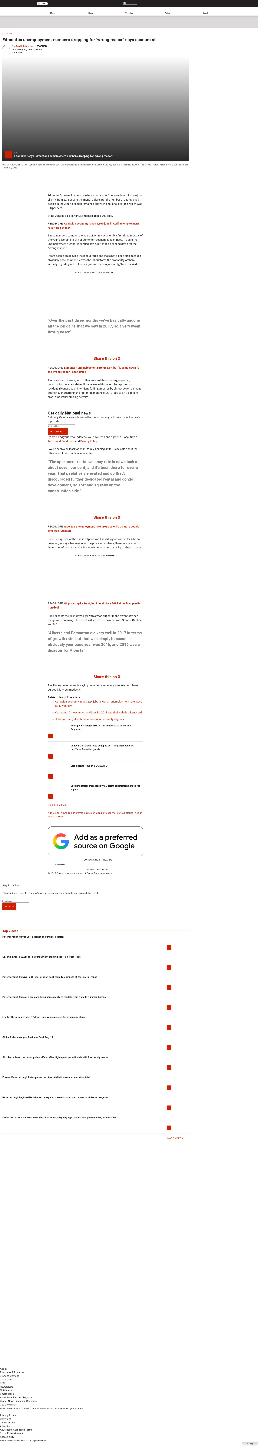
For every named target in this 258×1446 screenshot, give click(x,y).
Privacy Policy (88, 441)
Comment (59, 864)
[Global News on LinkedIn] (23, 1365)
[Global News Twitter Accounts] (68, 1341)
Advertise (5, 1426)
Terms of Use (7, 1422)
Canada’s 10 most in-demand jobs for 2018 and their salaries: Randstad (98, 712)
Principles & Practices (12, 1372)
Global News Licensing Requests (18, 1401)
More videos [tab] (72, 697)
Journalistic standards (97, 860)
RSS (2, 1383)
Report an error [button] (97, 869)
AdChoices (252, 1444)
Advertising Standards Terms (16, 1429)
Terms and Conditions (61, 441)
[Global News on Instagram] (158, 1341)
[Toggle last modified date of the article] (44, 49)
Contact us (6, 1379)
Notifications (7, 1390)
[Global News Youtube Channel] (113, 1341)
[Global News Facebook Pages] (23, 1341)
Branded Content (9, 1376)
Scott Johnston (24, 46)
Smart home (7, 1393)
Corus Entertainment (11, 1433)
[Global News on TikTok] (68, 1365)
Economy (7, 34)
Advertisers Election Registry (16, 1397)
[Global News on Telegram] (113, 1365)
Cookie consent (8, 1404)
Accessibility (7, 1437)
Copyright (5, 1419)
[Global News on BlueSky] (158, 1365)
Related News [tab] (56, 697)
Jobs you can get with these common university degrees (89, 719)
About (3, 1368)
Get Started (58, 431)
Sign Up (9, 906)
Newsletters (6, 1386)
